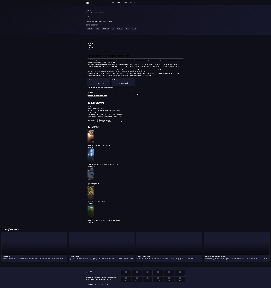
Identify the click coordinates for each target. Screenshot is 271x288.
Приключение (105, 28)
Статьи (130, 2)
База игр (125, 2)
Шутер (127, 28)
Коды (135, 2)
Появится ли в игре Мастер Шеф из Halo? (99, 89)
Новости (119, 2)
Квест (97, 28)
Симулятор (120, 28)
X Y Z (113, 2)
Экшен (134, 28)
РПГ (113, 28)
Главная (88, 21)
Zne (87, 2)
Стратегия (90, 28)
